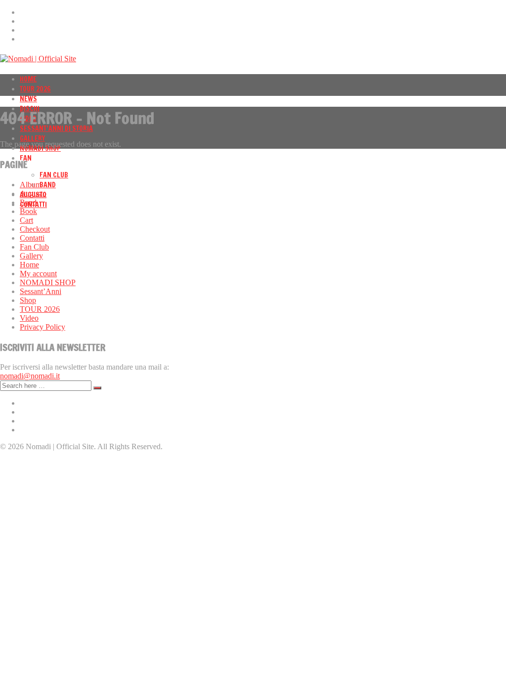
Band (48, 185)
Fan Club (54, 175)
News (28, 99)
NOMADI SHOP (48, 282)
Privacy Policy (42, 327)
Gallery (32, 138)
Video (29, 318)
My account (38, 273)
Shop (28, 300)
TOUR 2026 (35, 89)
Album (31, 184)
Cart (26, 220)
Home (28, 79)
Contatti (32, 238)
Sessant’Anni (40, 291)
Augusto (33, 193)
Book (28, 211)
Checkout (35, 229)
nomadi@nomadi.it (30, 376)
